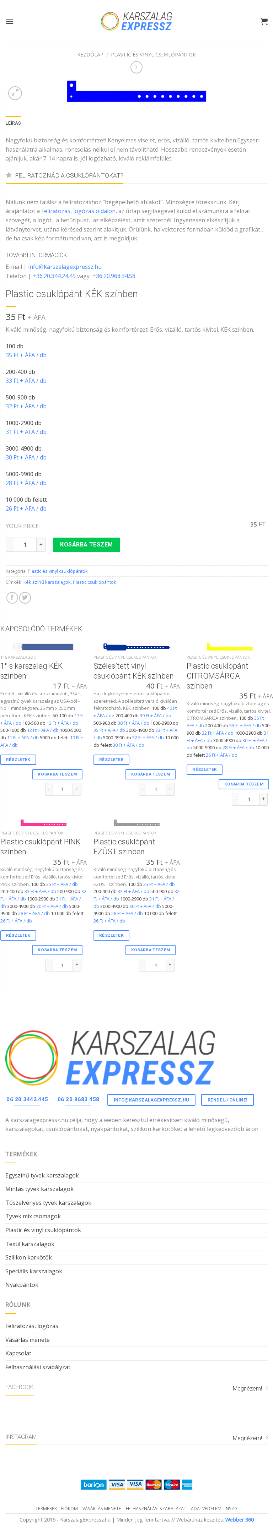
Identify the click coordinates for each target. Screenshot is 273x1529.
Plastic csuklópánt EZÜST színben (124, 846)
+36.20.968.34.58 (113, 276)
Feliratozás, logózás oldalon (78, 211)
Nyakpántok (21, 1285)
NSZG (231, 1509)
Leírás (13, 123)
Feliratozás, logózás (31, 1326)
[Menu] (9, 21)
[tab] (13, 123)
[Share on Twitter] (25, 598)
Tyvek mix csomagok (33, 1216)
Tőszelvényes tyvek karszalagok (48, 1203)
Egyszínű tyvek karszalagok (42, 1175)
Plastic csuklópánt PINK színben (40, 846)
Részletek (18, 759)
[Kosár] (264, 21)
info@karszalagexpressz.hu (65, 267)
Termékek (46, 1509)
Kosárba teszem (86, 544)
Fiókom (69, 1509)
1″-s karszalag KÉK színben (31, 671)
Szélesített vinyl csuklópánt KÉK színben (133, 671)
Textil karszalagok (29, 1244)
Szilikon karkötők (28, 1257)
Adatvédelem (206, 1509)
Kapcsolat (18, 1353)
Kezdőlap (90, 54)
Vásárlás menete (27, 1340)
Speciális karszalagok (33, 1271)
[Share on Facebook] (12, 598)
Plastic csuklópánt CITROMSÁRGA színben (217, 676)
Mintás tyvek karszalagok (39, 1189)
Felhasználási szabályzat (37, 1367)
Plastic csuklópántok (94, 582)
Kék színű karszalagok (47, 582)
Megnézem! (247, 1388)
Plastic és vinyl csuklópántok (153, 54)
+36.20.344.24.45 (54, 276)
